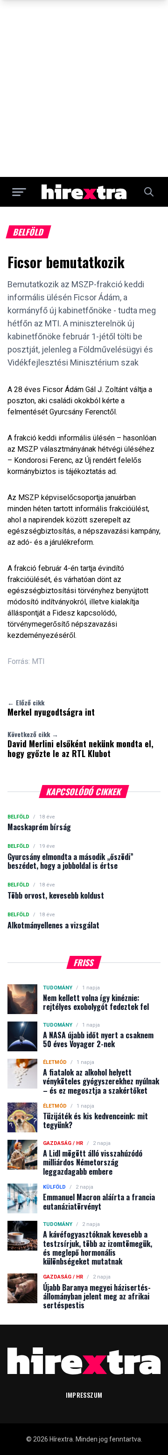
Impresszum (84, 1395)
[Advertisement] (84, 88)
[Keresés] (149, 191)
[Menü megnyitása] (19, 191)
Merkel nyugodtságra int (51, 707)
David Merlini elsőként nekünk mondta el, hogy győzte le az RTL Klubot (80, 744)
